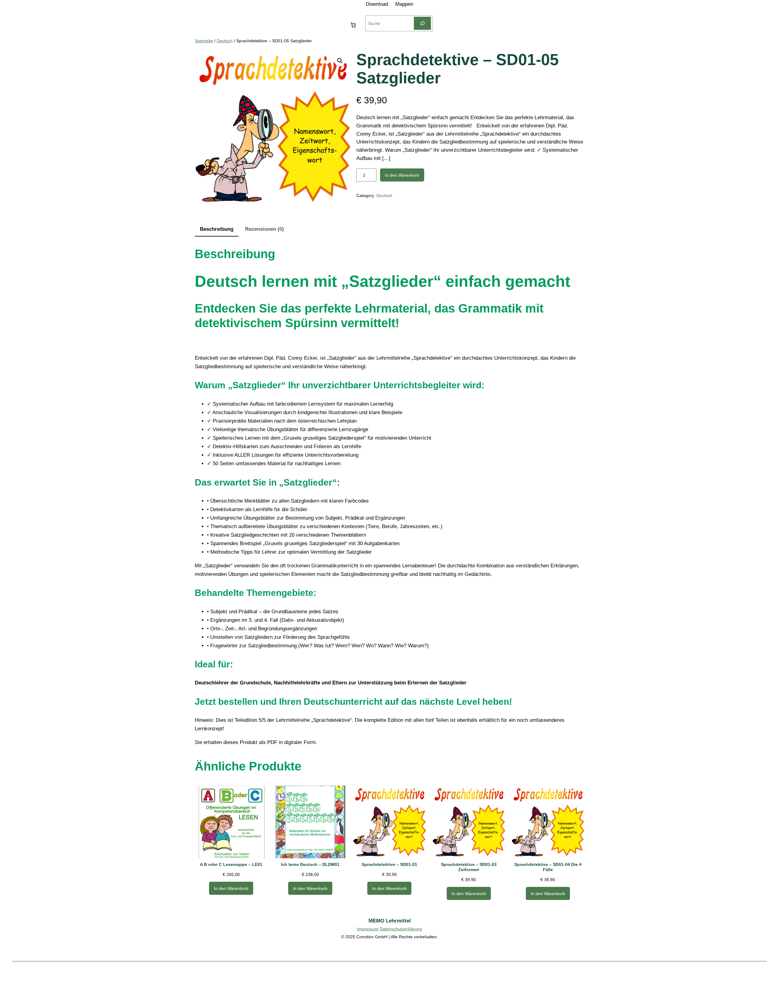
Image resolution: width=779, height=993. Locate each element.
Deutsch (224, 40)
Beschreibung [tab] (216, 229)
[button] (339, 60)
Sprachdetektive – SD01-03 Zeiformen (469, 867)
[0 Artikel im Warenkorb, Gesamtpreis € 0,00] (353, 25)
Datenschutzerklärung (401, 928)
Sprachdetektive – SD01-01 (389, 864)
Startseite (204, 40)
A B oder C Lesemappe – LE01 (231, 864)
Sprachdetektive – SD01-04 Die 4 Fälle (548, 867)
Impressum (368, 928)
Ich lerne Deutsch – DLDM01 (310, 864)
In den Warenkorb (402, 175)
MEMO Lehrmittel (390, 921)
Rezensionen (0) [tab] (264, 229)
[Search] (422, 23)
